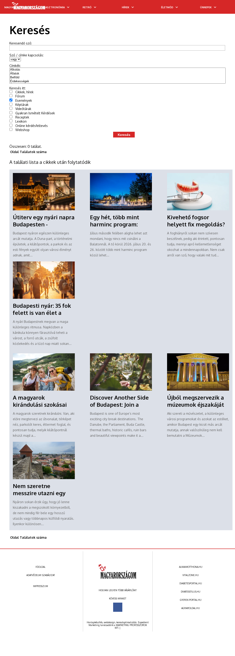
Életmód (167, 7)
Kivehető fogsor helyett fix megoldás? (196, 221)
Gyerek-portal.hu (190, 599)
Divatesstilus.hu (190, 591)
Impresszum (40, 586)
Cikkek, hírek (24, 92)
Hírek (125, 7)
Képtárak (21, 105)
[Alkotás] (118, 70)
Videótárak (23, 109)
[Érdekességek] (118, 81)
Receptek (22, 117)
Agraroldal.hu (190, 608)
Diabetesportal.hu (190, 583)
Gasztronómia (54, 7)
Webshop (22, 130)
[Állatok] (118, 74)
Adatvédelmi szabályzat (40, 575)
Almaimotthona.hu (190, 566)
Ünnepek (206, 7)
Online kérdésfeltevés (31, 126)
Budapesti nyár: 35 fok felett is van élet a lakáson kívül (42, 312)
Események (23, 100)
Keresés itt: (17, 88)
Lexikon (21, 121)
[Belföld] (118, 78)
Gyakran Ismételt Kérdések (35, 113)
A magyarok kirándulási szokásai (40, 401)
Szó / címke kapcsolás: (26, 55)
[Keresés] (222, 8)
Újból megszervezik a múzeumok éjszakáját (195, 401)
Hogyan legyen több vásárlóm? (118, 590)
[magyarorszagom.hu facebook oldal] (117, 607)
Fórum (20, 96)
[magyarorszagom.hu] (29, 7)
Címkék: (15, 66)
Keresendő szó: (20, 43)
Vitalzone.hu (190, 575)
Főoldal (40, 566)
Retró (87, 7)
